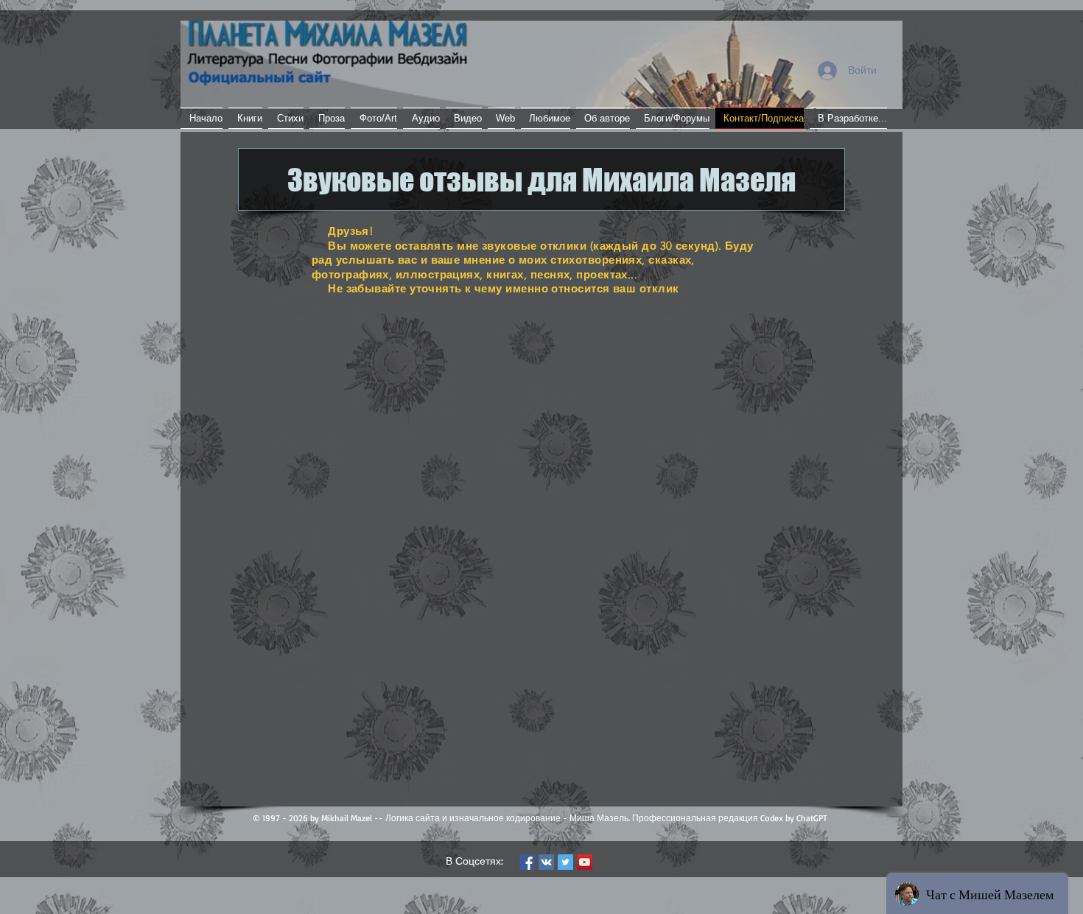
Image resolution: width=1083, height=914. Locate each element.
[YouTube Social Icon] (584, 862)
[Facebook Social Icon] (527, 862)
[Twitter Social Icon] (565, 862)
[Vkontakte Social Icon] (546, 862)
